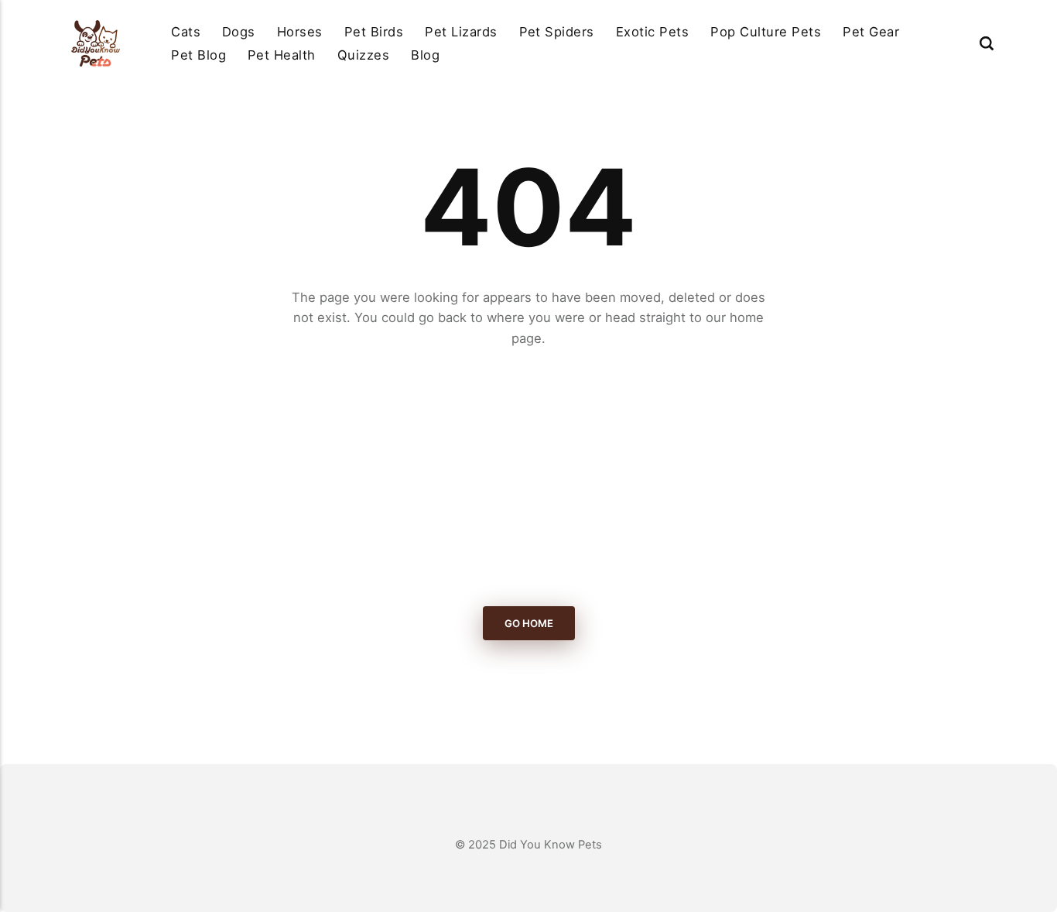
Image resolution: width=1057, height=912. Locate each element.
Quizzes (363, 55)
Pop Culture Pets (765, 31)
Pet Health (282, 55)
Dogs (238, 31)
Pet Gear (871, 31)
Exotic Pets (652, 31)
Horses (300, 31)
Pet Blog (198, 55)
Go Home (529, 623)
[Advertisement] (528, 477)
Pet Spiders (556, 31)
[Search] (987, 43)
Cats (185, 31)
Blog (425, 55)
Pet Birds (373, 31)
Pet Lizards (461, 31)
